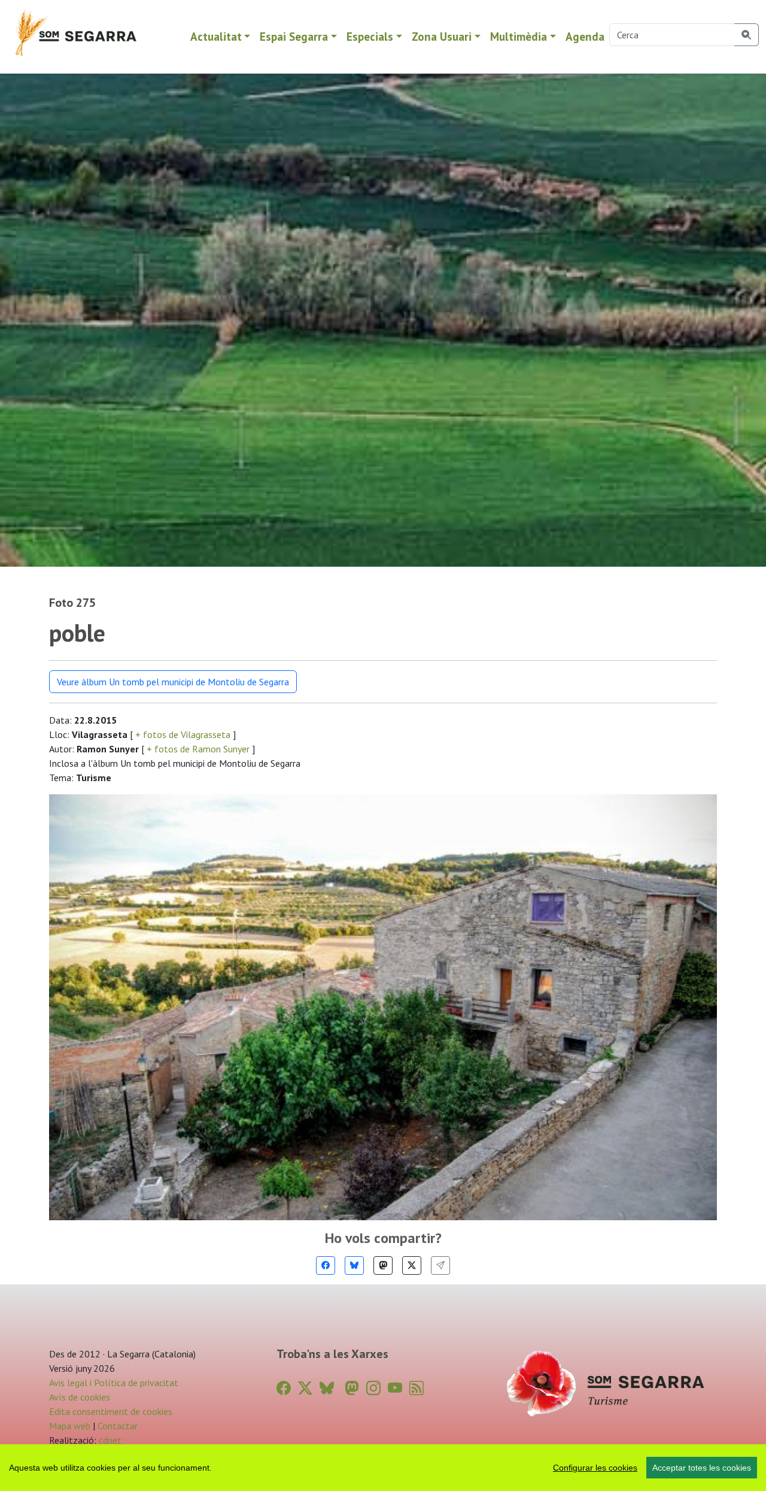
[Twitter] (411, 1265)
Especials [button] (369, 36)
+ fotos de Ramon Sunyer (198, 749)
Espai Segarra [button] (294, 36)
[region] (383, 1467)
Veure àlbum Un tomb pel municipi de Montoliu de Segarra (173, 682)
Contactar (118, 1426)
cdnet (108, 1440)
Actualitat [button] (216, 36)
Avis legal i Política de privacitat (113, 1383)
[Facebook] (325, 1265)
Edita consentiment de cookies (110, 1411)
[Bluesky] (354, 1265)
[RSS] (416, 1388)
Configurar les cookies (595, 1467)
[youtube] (395, 1388)
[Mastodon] (383, 1265)
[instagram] (373, 1388)
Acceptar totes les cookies (701, 1467)
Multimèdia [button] (518, 36)
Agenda (585, 36)
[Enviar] (440, 1265)
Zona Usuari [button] (442, 36)
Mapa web (69, 1426)
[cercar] (746, 34)
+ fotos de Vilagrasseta (183, 734)
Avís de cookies (79, 1397)
